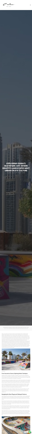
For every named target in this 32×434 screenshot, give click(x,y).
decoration (19, 172)
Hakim (24, 172)
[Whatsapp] (30, 432)
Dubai (16, 172)
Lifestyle (14, 172)
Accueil (5, 328)
